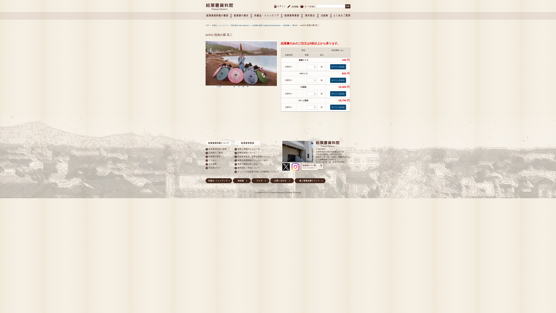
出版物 (324, 15)
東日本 (295, 25)
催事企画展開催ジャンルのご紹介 (252, 160)
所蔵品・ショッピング (220, 25)
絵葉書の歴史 (241, 15)
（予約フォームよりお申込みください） (333, 158)
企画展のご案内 (216, 153)
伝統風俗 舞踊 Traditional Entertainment (266, 25)
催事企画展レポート (246, 153)
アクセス (213, 160)
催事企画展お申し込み (247, 164)
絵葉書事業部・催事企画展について (253, 156)
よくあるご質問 (341, 15)
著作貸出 (310, 15)
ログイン (281, 6)
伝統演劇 (286, 25)
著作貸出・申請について (248, 168)
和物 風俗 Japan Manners (240, 25)
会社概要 (213, 164)
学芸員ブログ (215, 168)
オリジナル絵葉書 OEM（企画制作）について (258, 171)
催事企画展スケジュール (248, 149)
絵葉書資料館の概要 (218, 149)
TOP (207, 25)
